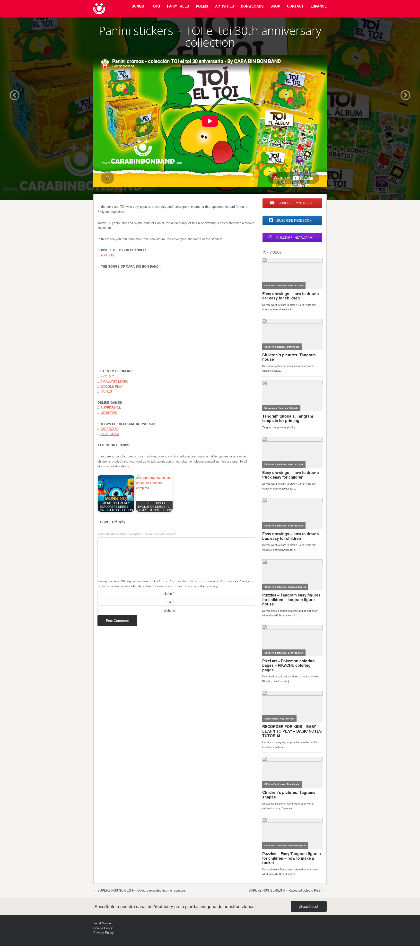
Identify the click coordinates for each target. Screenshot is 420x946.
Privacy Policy (103, 932)
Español (319, 6)
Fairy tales (178, 6)
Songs (138, 6)
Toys (155, 6)
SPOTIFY (107, 376)
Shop (275, 6)
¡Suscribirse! (308, 906)
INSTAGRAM (109, 433)
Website (169, 610)
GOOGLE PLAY (111, 386)
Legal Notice (102, 923)
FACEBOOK (109, 428)
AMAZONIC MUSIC (114, 381)
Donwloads (252, 6)
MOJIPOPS (108, 412)
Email (169, 602)
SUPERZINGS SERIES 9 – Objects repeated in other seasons (139, 890)
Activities (224, 6)
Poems (202, 6)
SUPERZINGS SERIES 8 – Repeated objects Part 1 (288, 890)
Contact (295, 6)
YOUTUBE (107, 255)
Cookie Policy (103, 928)
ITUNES (106, 391)
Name (169, 593)
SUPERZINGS (110, 407)
